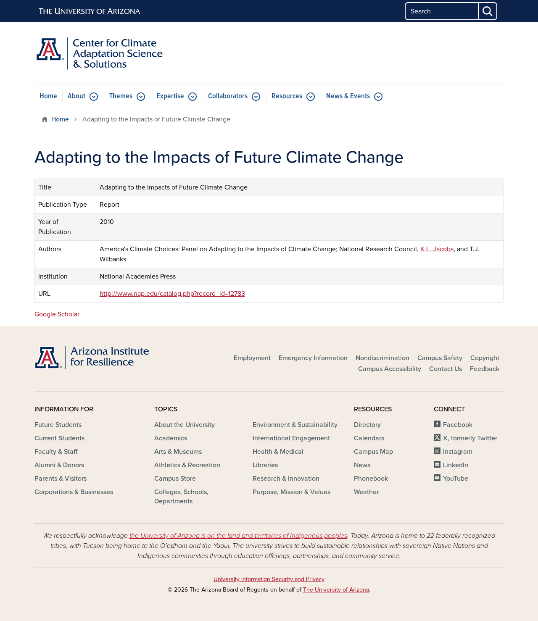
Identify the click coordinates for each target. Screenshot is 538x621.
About (76, 96)
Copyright (484, 358)
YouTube (455, 478)
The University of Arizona (336, 589)
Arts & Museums (178, 451)
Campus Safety (439, 358)
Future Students (58, 425)
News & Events (348, 96)
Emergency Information (313, 358)
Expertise (170, 96)
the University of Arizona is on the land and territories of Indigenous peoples (238, 536)
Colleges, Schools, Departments (181, 496)
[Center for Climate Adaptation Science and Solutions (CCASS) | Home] (109, 53)
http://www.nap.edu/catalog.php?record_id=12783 (172, 293)
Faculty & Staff (55, 451)
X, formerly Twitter (470, 438)
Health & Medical (278, 451)
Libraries (265, 465)
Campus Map (373, 451)
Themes (120, 96)
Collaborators (228, 96)
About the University (184, 425)
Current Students (59, 438)
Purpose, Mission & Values (291, 492)
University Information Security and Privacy (269, 579)
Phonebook (371, 478)
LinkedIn (455, 465)
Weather (366, 492)
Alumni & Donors (59, 465)
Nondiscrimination (382, 358)
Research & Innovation (286, 478)
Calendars (369, 438)
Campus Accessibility (389, 369)
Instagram (457, 451)
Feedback (484, 369)
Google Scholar (56, 314)
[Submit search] (488, 11)
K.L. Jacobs (437, 249)
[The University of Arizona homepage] (89, 11)
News (362, 465)
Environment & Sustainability (295, 425)
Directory (367, 425)
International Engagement (291, 438)
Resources (287, 96)
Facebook (457, 425)
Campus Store (175, 478)
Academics (170, 438)
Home (48, 96)
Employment (252, 358)
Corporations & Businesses (73, 492)
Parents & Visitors (60, 478)
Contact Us (445, 369)
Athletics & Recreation (187, 465)
